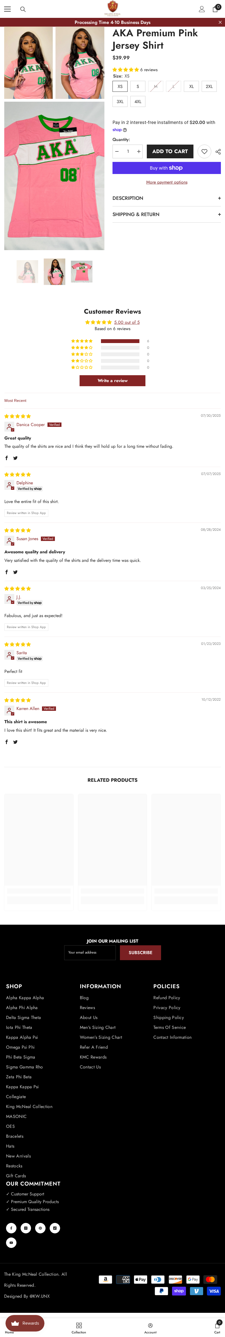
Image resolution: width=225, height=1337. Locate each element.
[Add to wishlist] (204, 151)
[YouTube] (11, 1242)
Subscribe (140, 952)
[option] (27, 272)
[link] (39, 891)
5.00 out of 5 (127, 322)
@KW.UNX (40, 1296)
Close (220, 22)
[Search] (23, 9)
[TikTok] (55, 1228)
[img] (17, 416)
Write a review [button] (113, 380)
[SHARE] (216, 151)
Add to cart (170, 151)
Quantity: (121, 139)
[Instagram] (26, 1228)
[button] (126, 70)
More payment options (166, 182)
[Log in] (202, 9)
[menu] (7, 9)
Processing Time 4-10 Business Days (112, 22)
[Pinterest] (40, 1228)
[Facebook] (11, 1228)
